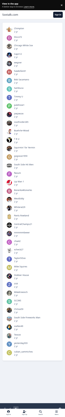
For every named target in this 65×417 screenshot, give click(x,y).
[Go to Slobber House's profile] (9, 276)
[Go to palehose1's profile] (9, 106)
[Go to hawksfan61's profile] (9, 72)
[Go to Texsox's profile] (9, 335)
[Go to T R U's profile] (9, 140)
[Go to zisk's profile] (9, 284)
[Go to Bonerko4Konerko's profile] (9, 191)
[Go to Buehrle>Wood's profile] (9, 131)
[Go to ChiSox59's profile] (9, 310)
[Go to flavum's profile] (9, 174)
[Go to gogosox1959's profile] (9, 157)
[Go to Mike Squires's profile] (9, 267)
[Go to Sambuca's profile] (9, 89)
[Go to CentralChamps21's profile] (9, 225)
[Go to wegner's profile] (9, 63)
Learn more (6, 5)
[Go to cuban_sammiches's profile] (9, 352)
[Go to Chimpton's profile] (9, 29)
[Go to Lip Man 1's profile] (9, 182)
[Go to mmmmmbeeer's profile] (9, 233)
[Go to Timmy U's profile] (9, 97)
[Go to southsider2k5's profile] (9, 123)
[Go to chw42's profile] (9, 242)
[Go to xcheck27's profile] (9, 250)
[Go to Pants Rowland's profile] (9, 216)
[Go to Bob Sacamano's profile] (9, 80)
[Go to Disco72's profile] (9, 38)
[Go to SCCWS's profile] (9, 301)
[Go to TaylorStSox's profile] (9, 259)
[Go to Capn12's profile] (9, 55)
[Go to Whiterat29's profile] (9, 208)
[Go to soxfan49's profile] (9, 327)
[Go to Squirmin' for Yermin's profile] (9, 148)
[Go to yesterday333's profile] (9, 344)
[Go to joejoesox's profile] (9, 114)
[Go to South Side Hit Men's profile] (9, 165)
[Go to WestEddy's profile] (9, 199)
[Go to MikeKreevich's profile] (9, 293)
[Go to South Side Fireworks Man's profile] (9, 318)
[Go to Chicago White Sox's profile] (9, 46)
